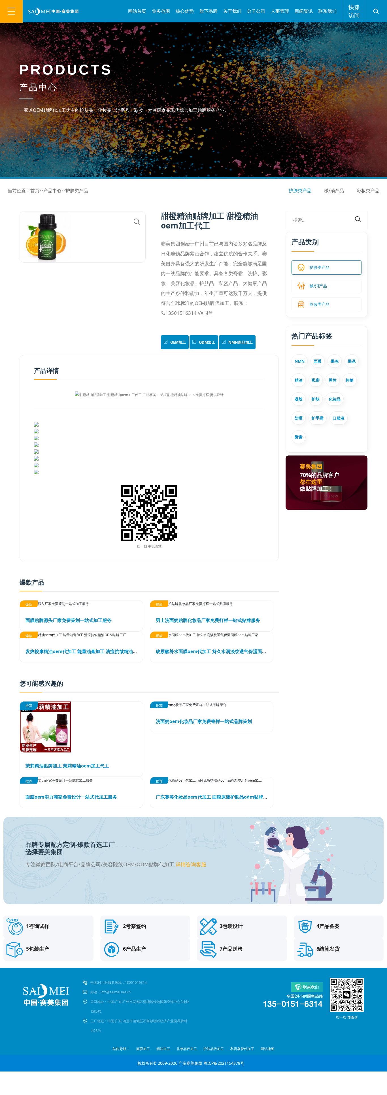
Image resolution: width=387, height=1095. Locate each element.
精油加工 (163, 1048)
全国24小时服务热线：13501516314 (118, 982)
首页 (34, 190)
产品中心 (52, 190)
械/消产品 (334, 190)
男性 (333, 380)
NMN (300, 361)
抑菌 (350, 380)
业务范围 (161, 11)
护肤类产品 (76, 190)
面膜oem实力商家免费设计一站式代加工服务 (71, 797)
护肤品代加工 (213, 1048)
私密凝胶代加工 (242, 1048)
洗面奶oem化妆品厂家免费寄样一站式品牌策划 (204, 721)
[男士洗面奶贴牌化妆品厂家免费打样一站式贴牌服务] (211, 603)
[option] (83, 236)
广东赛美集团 (190, 1063)
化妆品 (335, 399)
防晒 (299, 418)
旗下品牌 (208, 11)
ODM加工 (207, 342)
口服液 (339, 418)
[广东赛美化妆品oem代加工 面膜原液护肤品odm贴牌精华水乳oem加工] (211, 780)
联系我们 (327, 11)
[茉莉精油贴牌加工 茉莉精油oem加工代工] (81, 727)
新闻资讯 (304, 11)
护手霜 (318, 418)
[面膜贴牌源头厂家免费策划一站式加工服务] (81, 603)
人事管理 (280, 11)
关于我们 (232, 11)
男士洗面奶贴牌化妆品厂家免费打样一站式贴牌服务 (208, 620)
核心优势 (185, 11)
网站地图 (267, 1048)
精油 (299, 380)
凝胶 (299, 399)
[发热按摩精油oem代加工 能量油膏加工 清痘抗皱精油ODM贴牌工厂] (81, 635)
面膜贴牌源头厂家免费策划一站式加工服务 (68, 620)
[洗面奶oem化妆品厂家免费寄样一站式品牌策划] (211, 705)
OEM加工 (178, 342)
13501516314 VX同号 (187, 313)
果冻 (335, 361)
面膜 (318, 361)
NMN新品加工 (240, 342)
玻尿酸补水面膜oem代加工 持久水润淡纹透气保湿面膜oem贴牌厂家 (225, 651)
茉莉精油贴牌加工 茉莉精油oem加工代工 (67, 766)
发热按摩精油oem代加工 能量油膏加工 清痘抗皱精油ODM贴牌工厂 (93, 651)
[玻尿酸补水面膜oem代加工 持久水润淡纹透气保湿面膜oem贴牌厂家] (211, 635)
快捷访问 (354, 11)
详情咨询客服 (191, 864)
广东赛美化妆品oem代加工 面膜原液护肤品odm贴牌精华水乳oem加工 (228, 797)
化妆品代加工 (187, 1048)
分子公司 (256, 11)
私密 (316, 380)
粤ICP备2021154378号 (223, 1063)
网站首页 (137, 11)
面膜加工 (143, 1048)
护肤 (316, 399)
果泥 (352, 361)
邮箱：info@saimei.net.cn (110, 992)
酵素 (299, 437)
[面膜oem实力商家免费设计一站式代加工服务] (81, 780)
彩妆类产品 (368, 190)
